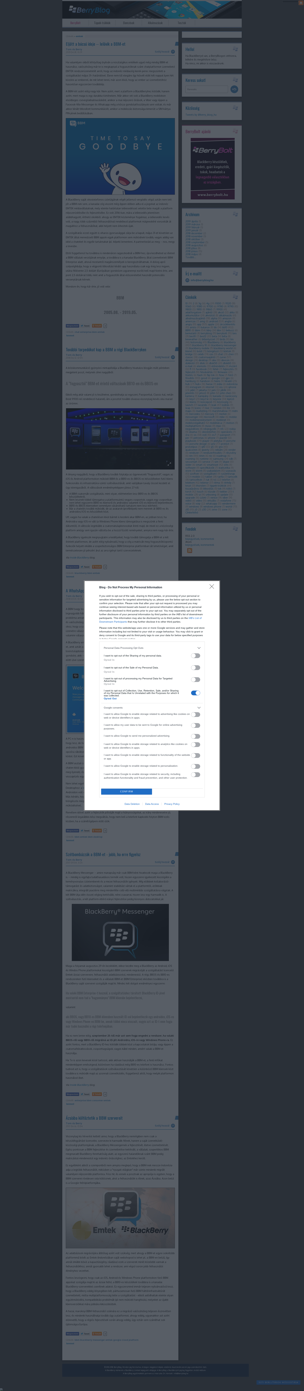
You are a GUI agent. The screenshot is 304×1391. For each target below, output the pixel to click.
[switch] (195, 655)
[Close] (213, 587)
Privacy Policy (172, 804)
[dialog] (152, 695)
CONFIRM (126, 791)
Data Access (152, 804)
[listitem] (152, 648)
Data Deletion (132, 804)
